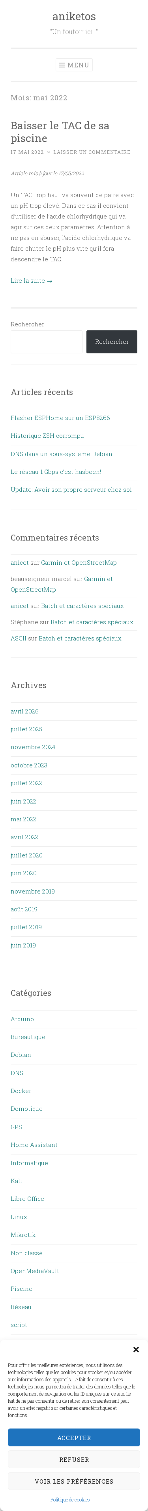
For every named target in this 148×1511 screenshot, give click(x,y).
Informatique (29, 1163)
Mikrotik (23, 1235)
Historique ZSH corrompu (47, 435)
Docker (21, 1091)
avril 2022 (24, 837)
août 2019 (24, 909)
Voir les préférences (74, 1481)
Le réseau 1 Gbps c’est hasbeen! (56, 472)
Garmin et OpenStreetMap (79, 562)
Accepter (74, 1438)
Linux (19, 1217)
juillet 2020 (27, 855)
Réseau (21, 1307)
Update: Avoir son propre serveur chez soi (71, 489)
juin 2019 (23, 945)
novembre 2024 (33, 747)
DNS (17, 1073)
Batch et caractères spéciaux (82, 606)
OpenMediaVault (35, 1271)
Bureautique (28, 1037)
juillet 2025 (26, 729)
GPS (16, 1127)
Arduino (22, 1019)
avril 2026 (25, 711)
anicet (20, 562)
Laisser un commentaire (92, 152)
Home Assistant (34, 1145)
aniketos (74, 16)
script (19, 1325)
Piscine (21, 1288)
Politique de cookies (70, 1499)
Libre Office (27, 1198)
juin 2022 (23, 801)
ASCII (18, 638)
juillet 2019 (26, 927)
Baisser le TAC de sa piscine (60, 131)
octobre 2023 (29, 765)
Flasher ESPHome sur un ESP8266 (60, 418)
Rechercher (27, 324)
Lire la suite (31, 280)
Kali (16, 1181)
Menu (78, 65)
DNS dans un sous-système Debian (61, 454)
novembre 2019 (33, 891)
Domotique (27, 1108)
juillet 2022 (26, 783)
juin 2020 (24, 873)
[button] (136, 1350)
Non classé (27, 1253)
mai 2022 (23, 819)
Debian (21, 1054)
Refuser (74, 1459)
